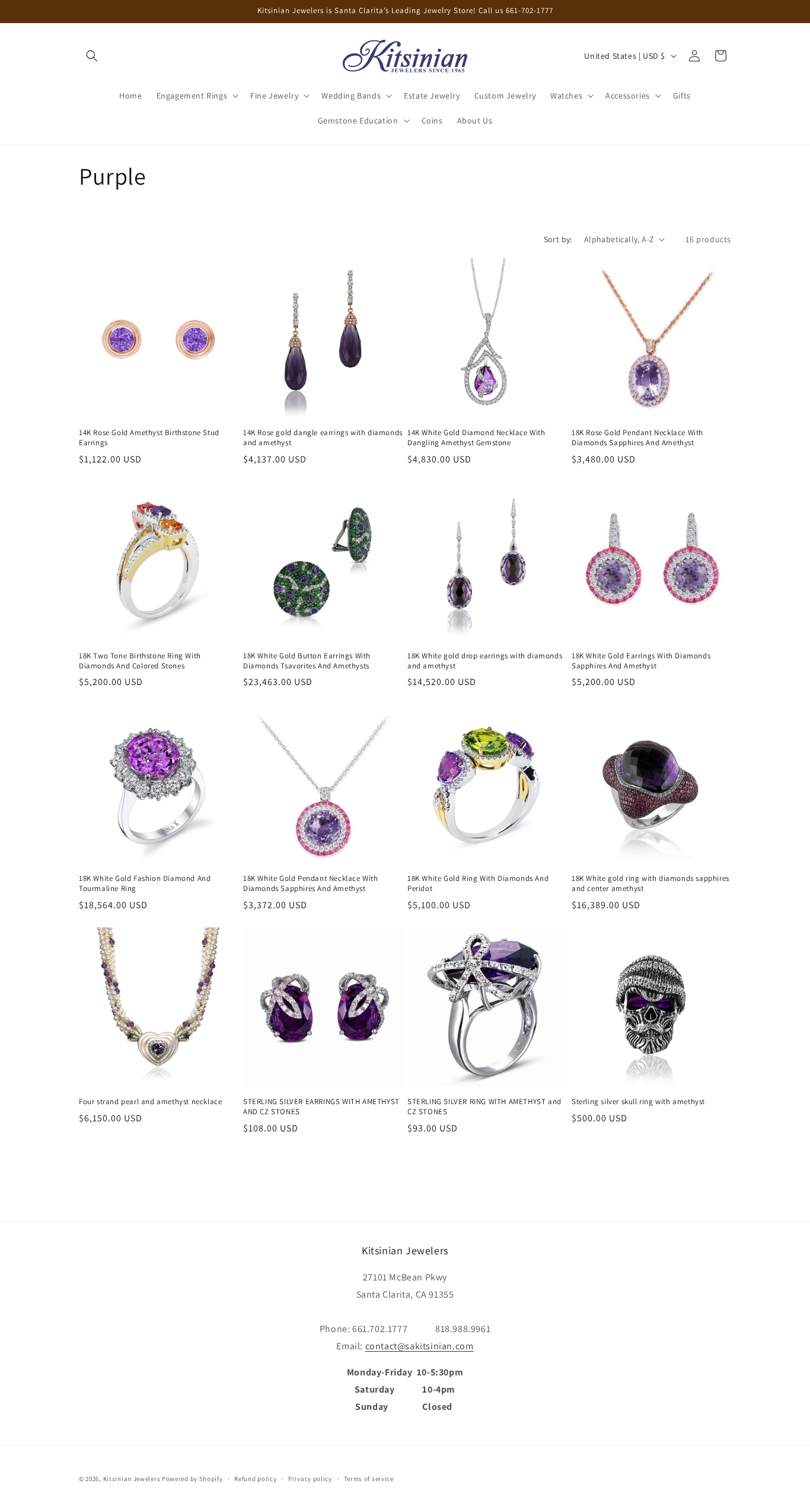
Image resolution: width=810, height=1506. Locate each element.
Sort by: (558, 239)
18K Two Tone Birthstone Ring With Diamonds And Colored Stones (140, 661)
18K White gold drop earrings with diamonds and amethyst (484, 661)
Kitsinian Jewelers (132, 1479)
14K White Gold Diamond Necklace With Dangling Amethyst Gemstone (476, 438)
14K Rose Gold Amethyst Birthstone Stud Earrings (149, 438)
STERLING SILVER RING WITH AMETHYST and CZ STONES (484, 1107)
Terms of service (369, 1479)
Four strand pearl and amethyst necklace (150, 1101)
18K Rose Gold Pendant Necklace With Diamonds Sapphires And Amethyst (637, 438)
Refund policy (255, 1479)
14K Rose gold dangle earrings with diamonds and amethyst (323, 438)
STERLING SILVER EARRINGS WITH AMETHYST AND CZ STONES (321, 1107)
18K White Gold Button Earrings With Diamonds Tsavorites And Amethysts (307, 661)
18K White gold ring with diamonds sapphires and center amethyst (650, 883)
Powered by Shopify (192, 1479)
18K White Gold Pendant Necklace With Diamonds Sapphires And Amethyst (310, 883)
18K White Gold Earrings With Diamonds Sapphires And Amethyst (641, 661)
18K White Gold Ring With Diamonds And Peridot (477, 883)
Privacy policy (310, 1479)
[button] (92, 56)
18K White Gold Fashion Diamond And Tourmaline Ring (145, 883)
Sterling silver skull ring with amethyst (638, 1101)
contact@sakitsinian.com (419, 1346)
